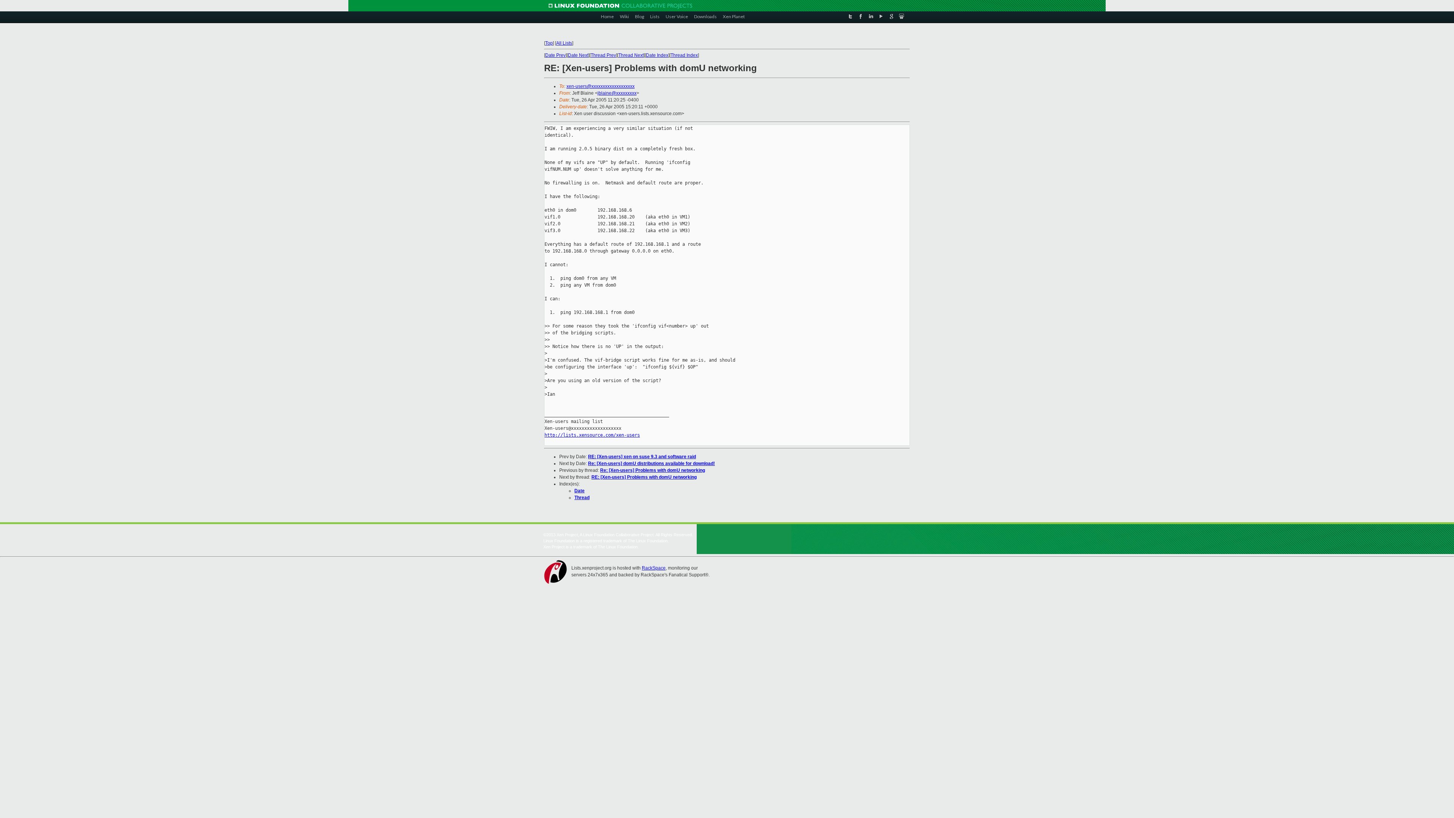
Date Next (578, 55)
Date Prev (555, 55)
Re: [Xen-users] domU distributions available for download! (651, 463)
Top (549, 43)
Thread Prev (603, 55)
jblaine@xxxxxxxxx (617, 93)
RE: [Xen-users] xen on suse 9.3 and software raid (642, 456)
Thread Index (684, 55)
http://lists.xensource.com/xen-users (592, 435)
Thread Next (631, 55)
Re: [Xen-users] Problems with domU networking (652, 470)
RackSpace (654, 568)
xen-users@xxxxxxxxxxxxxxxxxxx (600, 86)
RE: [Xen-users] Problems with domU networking (644, 477)
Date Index (657, 55)
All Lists (564, 43)
